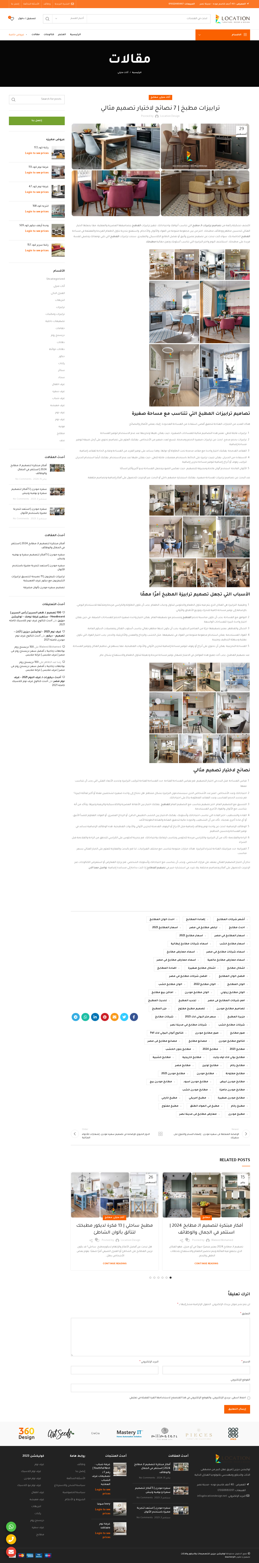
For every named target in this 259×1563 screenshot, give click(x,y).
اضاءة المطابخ (166, 968)
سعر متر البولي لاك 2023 (200, 1017)
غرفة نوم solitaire (104, 1526)
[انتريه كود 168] (58, 211)
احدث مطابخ (237, 927)
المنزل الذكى (58, 293)
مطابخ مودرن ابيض (232, 1081)
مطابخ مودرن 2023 (173, 1073)
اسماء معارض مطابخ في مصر (176, 960)
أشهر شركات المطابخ (231, 919)
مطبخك (151, 242)
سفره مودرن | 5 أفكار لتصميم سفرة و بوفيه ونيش (38, 557)
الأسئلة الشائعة (76, 1478)
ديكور (62, 356)
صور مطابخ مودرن (207, 1033)
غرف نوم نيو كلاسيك (29, 1485)
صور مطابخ (237, 1033)
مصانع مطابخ (198, 1041)
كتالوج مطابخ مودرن (232, 1041)
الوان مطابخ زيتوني (233, 992)
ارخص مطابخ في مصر (203, 927)
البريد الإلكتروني (148, 1362)
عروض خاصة (16, 34)
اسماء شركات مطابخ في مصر (225, 952)
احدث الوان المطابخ (162, 919)
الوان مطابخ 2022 (205, 984)
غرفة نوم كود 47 (39, 186)
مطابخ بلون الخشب (178, 1049)
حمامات (60, 328)
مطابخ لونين (210, 1065)
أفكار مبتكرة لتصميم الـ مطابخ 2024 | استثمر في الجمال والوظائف (29, 469)
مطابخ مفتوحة (235, 1073)
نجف (62, 440)
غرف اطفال (58, 384)
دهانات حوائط (57, 349)
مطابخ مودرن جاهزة (232, 1090)
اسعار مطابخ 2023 (191, 935)
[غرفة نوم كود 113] (58, 172)
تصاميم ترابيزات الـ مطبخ (207, 225)
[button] (237, 264)
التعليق (245, 1314)
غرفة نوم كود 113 (39, 167)
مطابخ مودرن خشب (195, 1090)
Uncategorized (56, 279)
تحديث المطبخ (157, 1000)
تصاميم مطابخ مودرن (231, 1008)
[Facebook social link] (134, 1017)
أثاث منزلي (123, 73)
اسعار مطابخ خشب (232, 944)
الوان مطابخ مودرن (197, 992)
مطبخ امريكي (197, 1098)
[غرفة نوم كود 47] (58, 191)
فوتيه (62, 426)
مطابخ (154, 97)
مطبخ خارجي (169, 1098)
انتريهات (60, 300)
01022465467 (176, 4)
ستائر (61, 370)
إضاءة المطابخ (195, 919)
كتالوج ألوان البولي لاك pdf (167, 1033)
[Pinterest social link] (105, 1017)
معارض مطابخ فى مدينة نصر (198, 1114)
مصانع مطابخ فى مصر (162, 1041)
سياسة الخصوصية (74, 1492)
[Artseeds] (61, 1433)
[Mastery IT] (130, 1433)
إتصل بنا (37, 120)
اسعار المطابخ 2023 (165, 927)
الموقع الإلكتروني (240, 1380)
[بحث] (47, 19)
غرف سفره (58, 391)
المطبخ (136, 225)
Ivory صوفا (103, 1504)
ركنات (61, 363)
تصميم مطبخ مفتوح (191, 1008)
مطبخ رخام (238, 1106)
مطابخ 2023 (237, 1049)
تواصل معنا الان (98, 867)
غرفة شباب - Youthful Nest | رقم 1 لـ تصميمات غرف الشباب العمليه (101, 1474)
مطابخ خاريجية (191, 1057)
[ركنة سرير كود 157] (58, 250)
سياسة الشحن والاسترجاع (69, 1485)
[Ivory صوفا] (119, 1509)
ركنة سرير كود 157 (38, 245)
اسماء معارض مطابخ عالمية (226, 960)
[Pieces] (199, 1434)
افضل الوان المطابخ (232, 976)
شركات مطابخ (164, 1017)
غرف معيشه (57, 405)
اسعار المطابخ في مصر (229, 935)
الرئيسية (136, 73)
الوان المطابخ (236, 984)
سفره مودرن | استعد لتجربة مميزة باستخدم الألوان (38, 567)
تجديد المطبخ (187, 1000)
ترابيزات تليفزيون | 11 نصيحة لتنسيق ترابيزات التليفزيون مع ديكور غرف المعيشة (38, 578)
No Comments (23, 479)
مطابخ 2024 (210, 1049)
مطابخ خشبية (162, 1057)
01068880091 (226, 1490)
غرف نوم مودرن (32, 1478)
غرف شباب (58, 398)
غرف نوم (60, 412)
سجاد (61, 377)
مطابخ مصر (183, 1065)
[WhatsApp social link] (85, 1017)
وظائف (81, 1464)
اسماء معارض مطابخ (181, 952)
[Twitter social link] (124, 1017)
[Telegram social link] (76, 1017)
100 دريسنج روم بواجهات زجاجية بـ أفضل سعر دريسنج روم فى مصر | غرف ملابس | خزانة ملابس (38, 651)
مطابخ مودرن (205, 1073)
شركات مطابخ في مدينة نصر (188, 1025)
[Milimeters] (164, 1434)
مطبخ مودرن (236, 1114)
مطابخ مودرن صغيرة (231, 1098)
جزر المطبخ (159, 1008)
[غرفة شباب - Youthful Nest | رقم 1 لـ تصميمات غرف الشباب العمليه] (119, 1479)
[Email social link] (114, 1017)
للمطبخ (165, 804)
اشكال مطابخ (236, 968)
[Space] (233, 1434)
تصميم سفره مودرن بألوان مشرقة (44, 587)
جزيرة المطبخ (236, 1017)
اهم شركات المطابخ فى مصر (226, 1000)
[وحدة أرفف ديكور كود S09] (58, 230)
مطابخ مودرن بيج (161, 1081)
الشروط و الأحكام (75, 1499)
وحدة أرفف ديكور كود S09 (34, 225)
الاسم (245, 1362)
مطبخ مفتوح (170, 1106)
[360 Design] (26, 1434)
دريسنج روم (58, 335)
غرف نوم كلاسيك (31, 1471)
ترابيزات (60, 307)
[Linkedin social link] (95, 1017)
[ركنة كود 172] (58, 152)
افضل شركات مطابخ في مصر (188, 976)
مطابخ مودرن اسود (196, 1081)
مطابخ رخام (237, 1065)
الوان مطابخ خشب (170, 984)
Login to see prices (37, 153)
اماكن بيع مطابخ (162, 992)
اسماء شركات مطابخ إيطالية (189, 944)
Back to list (160, 1134)
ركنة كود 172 (41, 147)
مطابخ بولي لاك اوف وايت (229, 1057)
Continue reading (206, 1264)
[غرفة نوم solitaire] (119, 1531)
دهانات (61, 342)
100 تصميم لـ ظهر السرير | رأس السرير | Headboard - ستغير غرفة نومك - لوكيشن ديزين (37, 617)
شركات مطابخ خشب (231, 1025)
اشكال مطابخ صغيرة (201, 968)
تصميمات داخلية (55, 321)
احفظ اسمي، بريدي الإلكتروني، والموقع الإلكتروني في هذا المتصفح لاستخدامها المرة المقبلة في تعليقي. (187, 1397)
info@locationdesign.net (212, 1496)
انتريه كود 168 (41, 206)
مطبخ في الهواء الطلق (204, 1106)
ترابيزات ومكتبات (55, 314)
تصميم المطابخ (156, 867)
